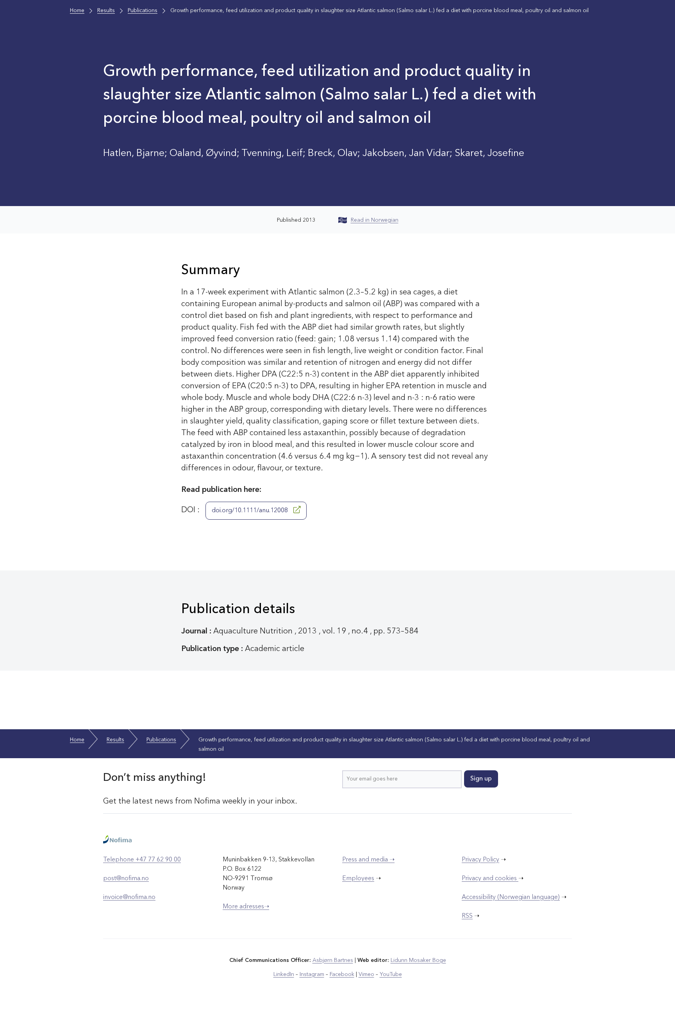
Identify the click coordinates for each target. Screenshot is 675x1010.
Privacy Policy (480, 860)
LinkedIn (283, 974)
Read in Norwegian (374, 220)
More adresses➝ (246, 907)
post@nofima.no (126, 878)
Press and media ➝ (368, 860)
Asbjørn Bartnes (332, 960)
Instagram (312, 974)
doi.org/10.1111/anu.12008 (250, 511)
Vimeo (366, 974)
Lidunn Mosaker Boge (418, 960)
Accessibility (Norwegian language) (511, 897)
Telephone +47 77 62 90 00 (142, 860)
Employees (358, 878)
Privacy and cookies (490, 878)
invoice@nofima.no (129, 897)
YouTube (391, 974)
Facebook (342, 974)
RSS (467, 916)
